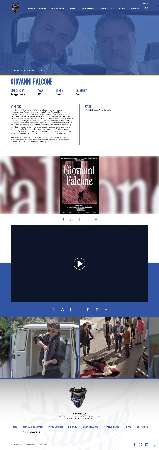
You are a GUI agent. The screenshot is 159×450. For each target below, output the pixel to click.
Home (14, 427)
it (144, 3)
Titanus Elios (107, 8)
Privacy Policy (31, 444)
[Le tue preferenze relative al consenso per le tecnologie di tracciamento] (155, 446)
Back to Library (28, 70)
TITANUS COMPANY (37, 8)
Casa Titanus (88, 8)
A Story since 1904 (31, 432)
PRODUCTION (57, 8)
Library (73, 8)
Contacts (135, 8)
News (122, 8)
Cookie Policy (43, 444)
